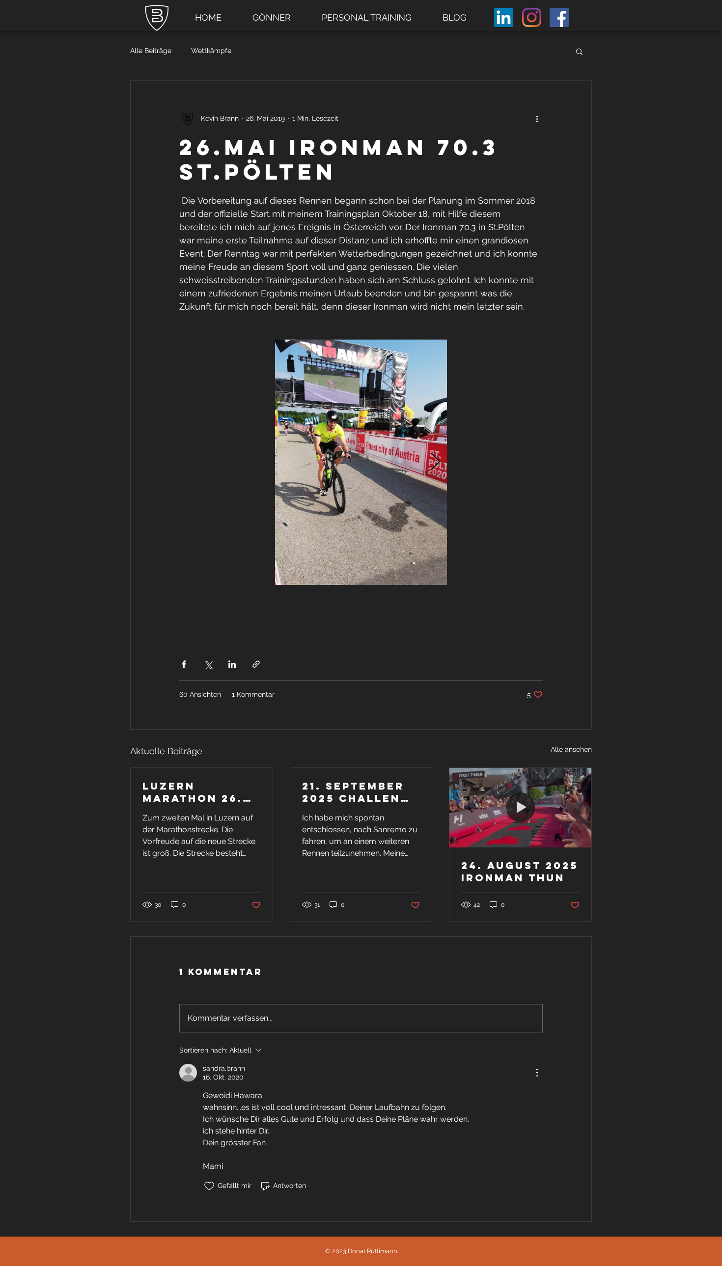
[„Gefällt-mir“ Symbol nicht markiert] (209, 1186)
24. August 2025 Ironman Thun (519, 871)
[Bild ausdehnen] (361, 462)
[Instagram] (531, 17)
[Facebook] (559, 17)
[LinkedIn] (503, 17)
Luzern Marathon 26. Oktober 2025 (192, 792)
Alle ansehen (571, 749)
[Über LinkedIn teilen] (232, 664)
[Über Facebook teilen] (184, 664)
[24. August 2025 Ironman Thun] (520, 807)
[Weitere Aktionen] (537, 118)
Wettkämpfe (211, 50)
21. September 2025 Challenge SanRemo (360, 792)
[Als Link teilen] (256, 664)
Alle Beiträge (150, 50)
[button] (579, 51)
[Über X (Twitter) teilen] (208, 664)
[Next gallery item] (435, 462)
